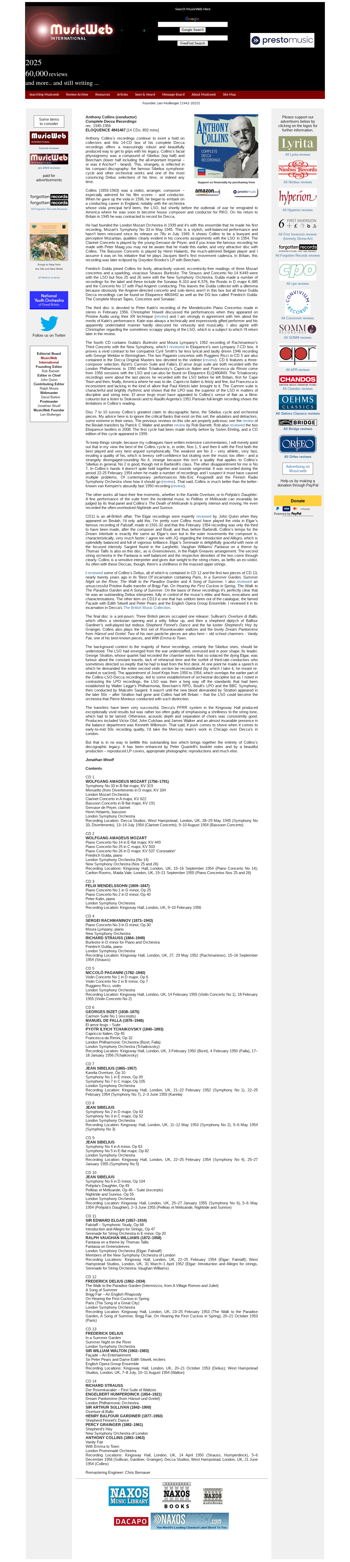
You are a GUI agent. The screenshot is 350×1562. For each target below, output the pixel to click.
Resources (102, 95)
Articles (122, 95)
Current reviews (49, 148)
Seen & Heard (145, 95)
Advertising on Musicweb (298, 468)
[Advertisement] (235, 69)
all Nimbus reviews (49, 277)
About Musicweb (204, 95)
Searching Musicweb (44, 95)
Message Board (173, 95)
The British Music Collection (146, 607)
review (161, 316)
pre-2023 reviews (49, 167)
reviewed (176, 347)
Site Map (229, 95)
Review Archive (77, 95)
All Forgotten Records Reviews (49, 209)
